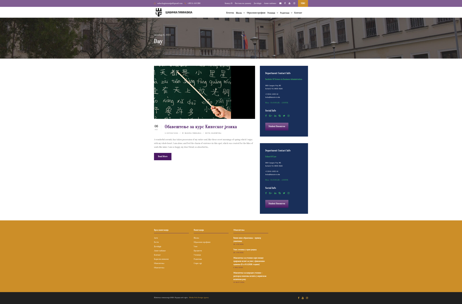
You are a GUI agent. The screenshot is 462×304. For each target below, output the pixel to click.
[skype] (280, 116)
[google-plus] (270, 116)
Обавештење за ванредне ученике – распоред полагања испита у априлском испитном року (249, 276)
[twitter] (284, 116)
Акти (156, 238)
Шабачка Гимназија (193, 133)
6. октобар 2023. (171, 133)
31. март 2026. (239, 282)
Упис (196, 246)
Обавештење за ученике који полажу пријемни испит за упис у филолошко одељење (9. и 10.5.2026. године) (249, 261)
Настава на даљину (243, 3)
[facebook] (285, 3)
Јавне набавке (270, 3)
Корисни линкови (161, 259)
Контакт (298, 13)
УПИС (303, 3)
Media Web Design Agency (199, 298)
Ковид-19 (228, 3)
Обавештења (216, 133)
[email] (280, 3)
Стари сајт (198, 263)
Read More (162, 156)
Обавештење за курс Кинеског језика (201, 126)
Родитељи (284, 13)
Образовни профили (256, 13)
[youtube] (289, 3)
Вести (207, 133)
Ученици (271, 13)
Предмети (198, 251)
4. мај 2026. (238, 267)
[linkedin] (275, 116)
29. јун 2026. (238, 252)
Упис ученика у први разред (245, 250)
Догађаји (257, 3)
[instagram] (294, 3)
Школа (239, 13)
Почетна (230, 13)
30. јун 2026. (238, 244)
